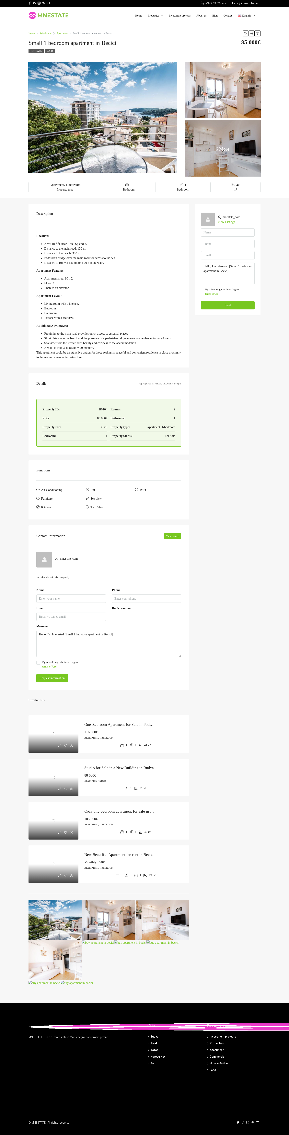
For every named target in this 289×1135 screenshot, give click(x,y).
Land (213, 1070)
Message (42, 626)
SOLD (50, 51)
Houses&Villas (219, 1063)
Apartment (217, 1050)
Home (138, 15)
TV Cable (96, 507)
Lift (92, 490)
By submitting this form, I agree (60, 664)
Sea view (96, 498)
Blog (215, 15)
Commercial (217, 1056)
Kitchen (46, 507)
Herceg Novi (158, 1056)
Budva (154, 1036)
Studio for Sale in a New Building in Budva (119, 768)
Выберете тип (122, 608)
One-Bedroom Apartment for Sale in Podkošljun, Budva (129, 724)
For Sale (36, 51)
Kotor (154, 1050)
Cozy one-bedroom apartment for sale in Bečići (122, 811)
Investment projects (180, 15)
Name (40, 590)
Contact (228, 15)
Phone (116, 590)
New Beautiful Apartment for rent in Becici (119, 854)
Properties (153, 15)
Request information (52, 678)
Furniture (46, 498)
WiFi (143, 490)
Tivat (153, 1043)
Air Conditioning (51, 490)
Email (40, 608)
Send (228, 305)
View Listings (172, 536)
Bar (152, 1063)
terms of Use (49, 666)
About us (201, 15)
